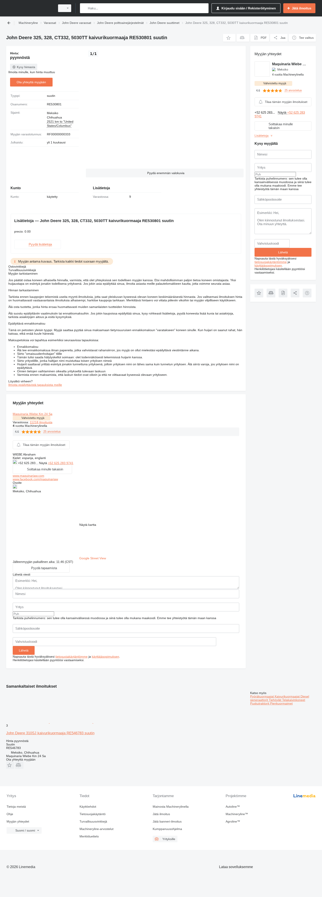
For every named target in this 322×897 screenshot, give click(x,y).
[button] (229, 38)
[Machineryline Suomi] (30, 8)
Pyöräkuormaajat (262, 696)
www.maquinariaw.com (28, 475)
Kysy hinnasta (26, 67)
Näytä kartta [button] (87, 524)
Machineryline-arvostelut (96, 829)
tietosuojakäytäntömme (71, 656)
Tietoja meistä (16, 806)
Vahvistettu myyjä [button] (32, 418)
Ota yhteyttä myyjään (31, 82)
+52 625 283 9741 (60, 463)
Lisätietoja (262, 135)
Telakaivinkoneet (293, 700)
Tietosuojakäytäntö (93, 814)
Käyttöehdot (88, 806)
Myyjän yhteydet (18, 821)
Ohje (10, 814)
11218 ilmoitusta (41, 422)
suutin (51, 95)
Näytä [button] (43, 463)
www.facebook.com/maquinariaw (35, 479)
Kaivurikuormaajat (288, 696)
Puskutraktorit (260, 703)
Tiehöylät (275, 700)
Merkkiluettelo (89, 836)
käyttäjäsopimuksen (105, 656)
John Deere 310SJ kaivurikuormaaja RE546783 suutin (50, 733)
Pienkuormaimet (281, 703)
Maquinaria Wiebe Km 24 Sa (32, 414)
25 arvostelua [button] (51, 431)
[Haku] (84, 8)
